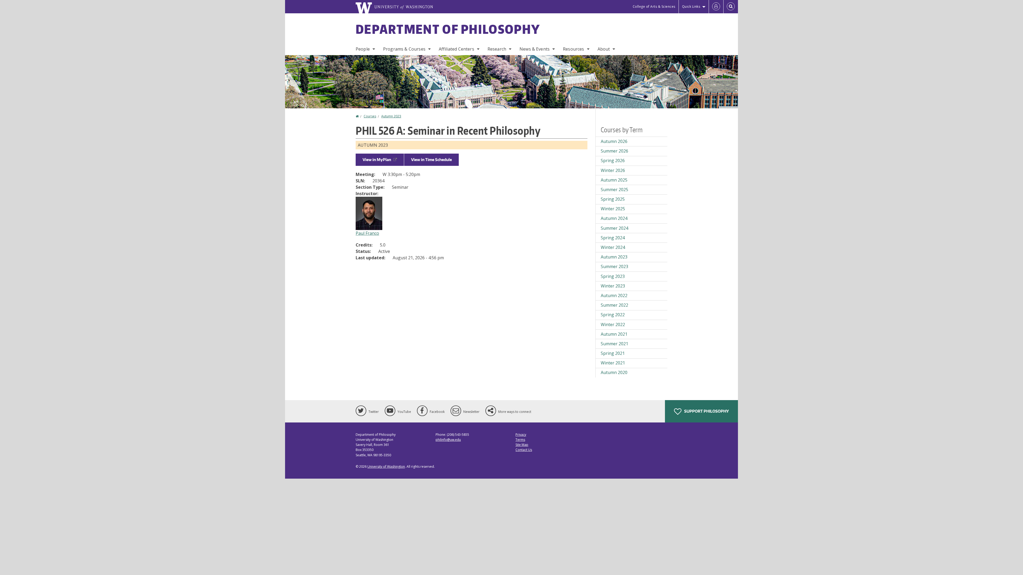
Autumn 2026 (614, 141)
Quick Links (691, 6)
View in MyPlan (377, 159)
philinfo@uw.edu (448, 439)
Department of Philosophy (448, 29)
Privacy (520, 434)
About (604, 49)
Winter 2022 (613, 324)
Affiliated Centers (456, 49)
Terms (520, 439)
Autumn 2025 (614, 180)
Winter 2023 (613, 286)
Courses (370, 116)
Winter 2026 (613, 170)
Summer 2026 (614, 151)
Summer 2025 (614, 189)
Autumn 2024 (614, 218)
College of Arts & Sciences (654, 6)
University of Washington (386, 466)
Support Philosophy (706, 411)
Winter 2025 (613, 209)
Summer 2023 (614, 266)
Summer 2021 (614, 344)
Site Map (521, 444)
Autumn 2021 (614, 334)
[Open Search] (731, 6)
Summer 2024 (614, 228)
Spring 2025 (613, 199)
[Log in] (716, 6)
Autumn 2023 (391, 116)
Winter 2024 (613, 247)
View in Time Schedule (431, 159)
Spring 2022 (613, 315)
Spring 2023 (613, 276)
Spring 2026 (613, 160)
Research (497, 49)
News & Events (534, 49)
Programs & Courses (404, 49)
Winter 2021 (613, 363)
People (363, 49)
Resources (573, 49)
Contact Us (523, 449)
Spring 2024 (613, 238)
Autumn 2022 (614, 295)
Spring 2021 (613, 353)
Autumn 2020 (614, 372)
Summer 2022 (614, 305)
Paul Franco (367, 233)
